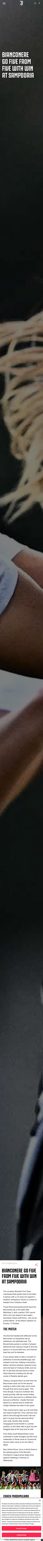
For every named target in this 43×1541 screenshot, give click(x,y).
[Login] (39, 3)
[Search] (35, 3)
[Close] (39, 1500)
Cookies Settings (21, 1535)
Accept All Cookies (21, 1528)
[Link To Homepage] (21, 3)
